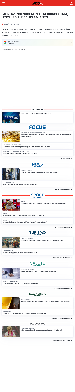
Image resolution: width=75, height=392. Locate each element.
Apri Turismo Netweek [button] (61, 258)
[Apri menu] (3, 3)
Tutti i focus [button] (65, 159)
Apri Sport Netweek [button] (62, 227)
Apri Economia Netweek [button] (61, 319)
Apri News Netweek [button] (62, 190)
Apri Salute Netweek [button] (62, 289)
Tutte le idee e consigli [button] (61, 340)
